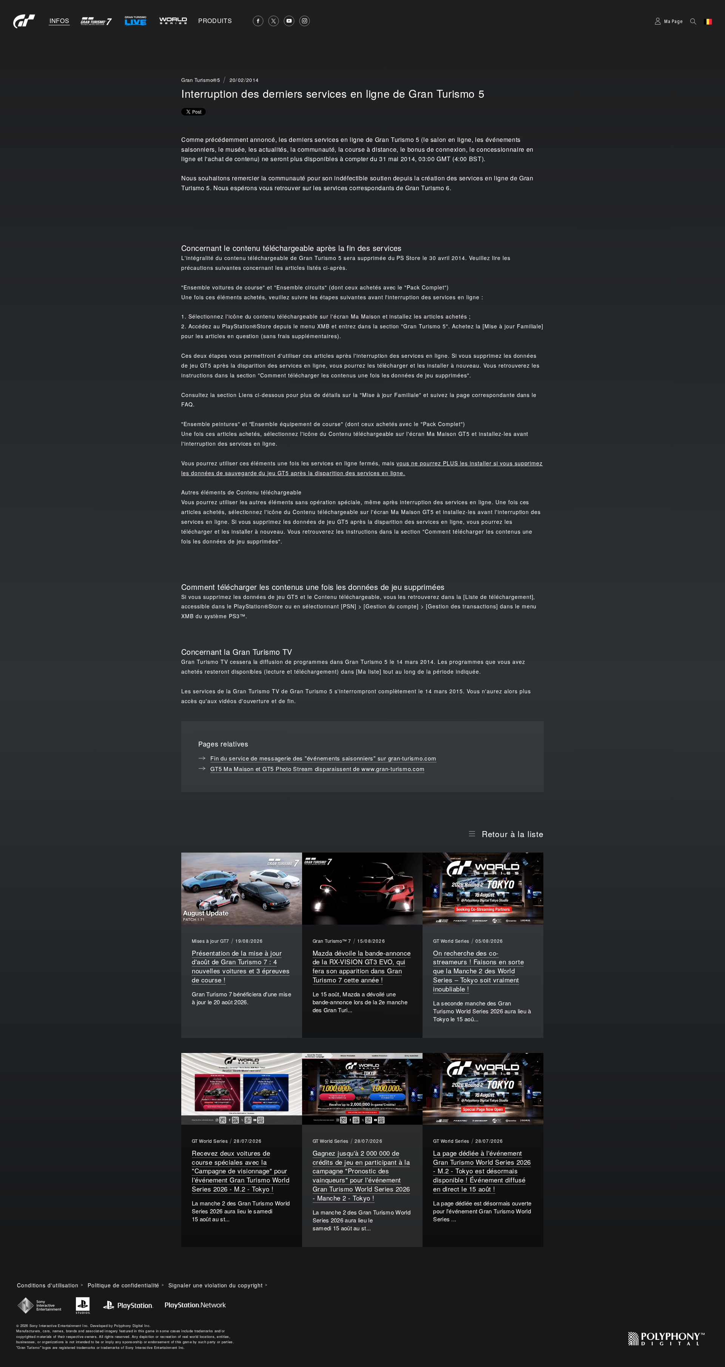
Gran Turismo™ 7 (332, 941)
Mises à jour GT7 (210, 941)
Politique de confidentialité (123, 1285)
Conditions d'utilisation (48, 1285)
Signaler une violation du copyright (215, 1285)
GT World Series (451, 941)
